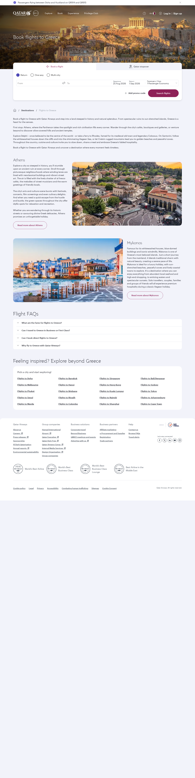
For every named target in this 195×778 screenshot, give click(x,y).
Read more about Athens (30, 225)
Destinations (27, 110)
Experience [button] (73, 13)
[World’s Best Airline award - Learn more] (18, 469)
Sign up (177, 13)
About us (17, 430)
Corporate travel (78, 430)
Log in (167, 13)
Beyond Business (78, 433)
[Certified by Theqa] (169, 426)
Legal (31, 488)
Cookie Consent (109, 488)
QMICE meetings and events (83, 437)
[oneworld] (35, 13)
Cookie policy (19, 488)
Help (131, 424)
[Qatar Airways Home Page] (22, 13)
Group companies (51, 424)
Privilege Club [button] (91, 13)
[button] (99, 323)
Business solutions (80, 424)
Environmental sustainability (26, 452)
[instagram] (180, 440)
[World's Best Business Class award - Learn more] (51, 469)
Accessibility (53, 488)
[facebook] (159, 440)
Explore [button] (48, 13)
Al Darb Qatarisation (22, 444)
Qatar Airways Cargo (51, 444)
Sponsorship (19, 441)
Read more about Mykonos (145, 295)
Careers (16, 433)
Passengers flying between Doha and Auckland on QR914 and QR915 (52, 2)
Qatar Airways (20, 424)
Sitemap (95, 488)
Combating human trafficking (75, 488)
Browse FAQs (134, 433)
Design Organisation (51, 452)
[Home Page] (14, 110)
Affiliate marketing (108, 430)
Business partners (109, 424)
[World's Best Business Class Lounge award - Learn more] (85, 469)
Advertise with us (78, 441)
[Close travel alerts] (180, 2)
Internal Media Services (52, 448)
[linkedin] (170, 440)
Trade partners (106, 441)
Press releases (19, 437)
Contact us (133, 430)
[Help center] (144, 13)
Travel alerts (134, 437)
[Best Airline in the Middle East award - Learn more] (119, 469)
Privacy (40, 488)
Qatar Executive (49, 437)
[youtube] (175, 440)
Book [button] (60, 13)
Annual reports (20, 448)
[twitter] (164, 440)
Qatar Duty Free (49, 441)
